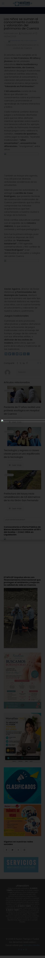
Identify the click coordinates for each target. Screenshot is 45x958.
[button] (42, 421)
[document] (22, 479)
